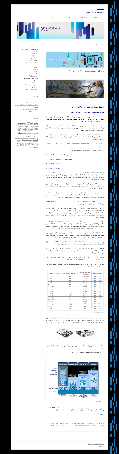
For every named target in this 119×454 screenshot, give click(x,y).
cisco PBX (67, 423)
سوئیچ (36, 69)
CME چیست (101, 425)
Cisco (27, 122)
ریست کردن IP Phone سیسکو (30, 111)
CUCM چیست (93, 425)
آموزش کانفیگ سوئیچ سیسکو (29, 128)
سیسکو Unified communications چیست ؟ (86, 71)
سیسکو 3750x (21, 134)
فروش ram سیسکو (24, 138)
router (27, 126)
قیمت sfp (31, 144)
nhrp (23, 126)
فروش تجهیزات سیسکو (70, 17)
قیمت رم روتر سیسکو (24, 144)
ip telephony (80, 425)
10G (19, 123)
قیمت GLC (35, 144)
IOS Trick (32, 73)
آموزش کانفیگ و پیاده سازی (31, 49)
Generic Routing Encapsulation (29, 124)
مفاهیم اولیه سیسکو (32, 62)
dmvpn (21, 124)
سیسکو (100, 9)
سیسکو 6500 (29, 136)
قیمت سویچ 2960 (28, 145)
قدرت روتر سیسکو (23, 143)
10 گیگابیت (36, 123)
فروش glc (31, 138)
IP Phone (86, 425)
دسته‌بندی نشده (34, 64)
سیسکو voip (65, 425)
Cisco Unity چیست (60, 423)
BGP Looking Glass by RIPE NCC (89, 17)
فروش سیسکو (33, 143)
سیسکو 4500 (35, 136)
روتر (37, 67)
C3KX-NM (22, 123)
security (31, 126)
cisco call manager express (77, 423)
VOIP (95, 423)
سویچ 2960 (28, 133)
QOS (34, 51)
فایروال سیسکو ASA (31, 85)
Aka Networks (100, 414)
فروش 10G (35, 138)
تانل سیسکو (32, 129)
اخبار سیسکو (33, 76)
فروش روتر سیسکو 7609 (31, 102)
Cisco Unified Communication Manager (93, 172)
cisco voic (51, 423)
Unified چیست (73, 425)
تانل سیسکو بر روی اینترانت (23, 129)
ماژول (35, 87)
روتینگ (35, 58)
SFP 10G (36, 126)
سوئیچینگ (34, 60)
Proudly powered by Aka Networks (96, 444)
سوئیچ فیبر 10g (35, 133)
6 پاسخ (102, 76)
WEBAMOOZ (101, 446)
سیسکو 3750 (28, 135)
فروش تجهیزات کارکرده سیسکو (52, 17)
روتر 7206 (32, 130)
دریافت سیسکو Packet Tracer (30, 109)
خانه (103, 17)
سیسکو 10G (35, 134)
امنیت (35, 56)
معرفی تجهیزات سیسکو (31, 89)
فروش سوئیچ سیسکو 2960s (23, 141)
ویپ (61, 425)
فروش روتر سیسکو (29, 139)
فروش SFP (17, 138)
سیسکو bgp (21, 136)
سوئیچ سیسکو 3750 (23, 130)
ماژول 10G (22, 145)
